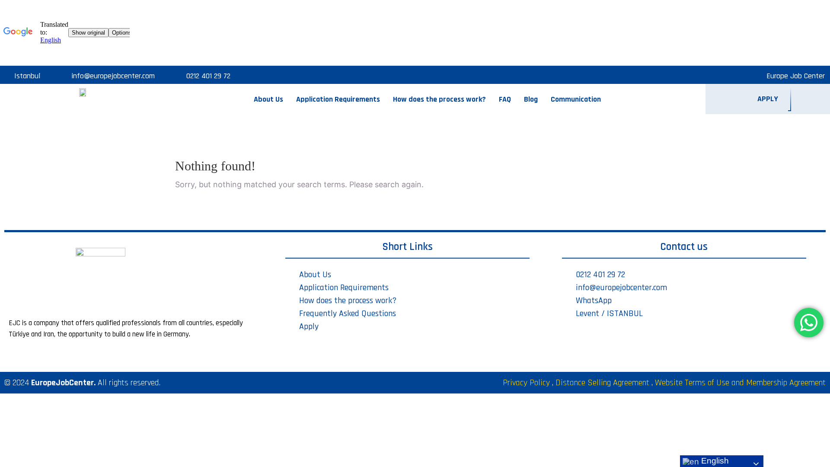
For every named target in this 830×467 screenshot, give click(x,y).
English (714, 460)
